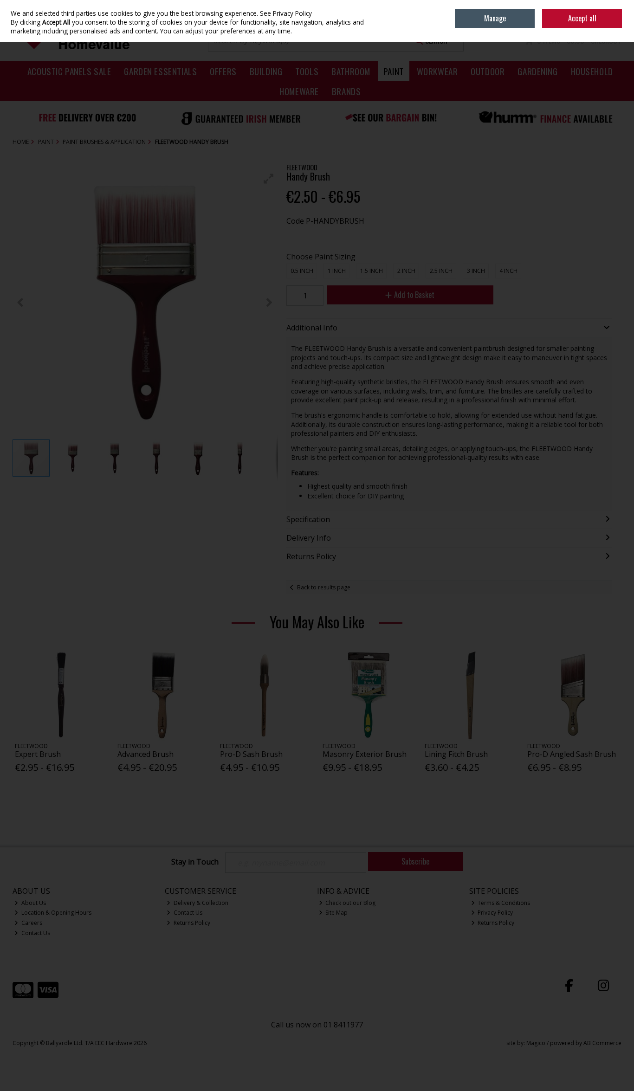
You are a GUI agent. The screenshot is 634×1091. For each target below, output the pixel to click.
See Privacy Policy (286, 13)
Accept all (582, 18)
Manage (495, 18)
